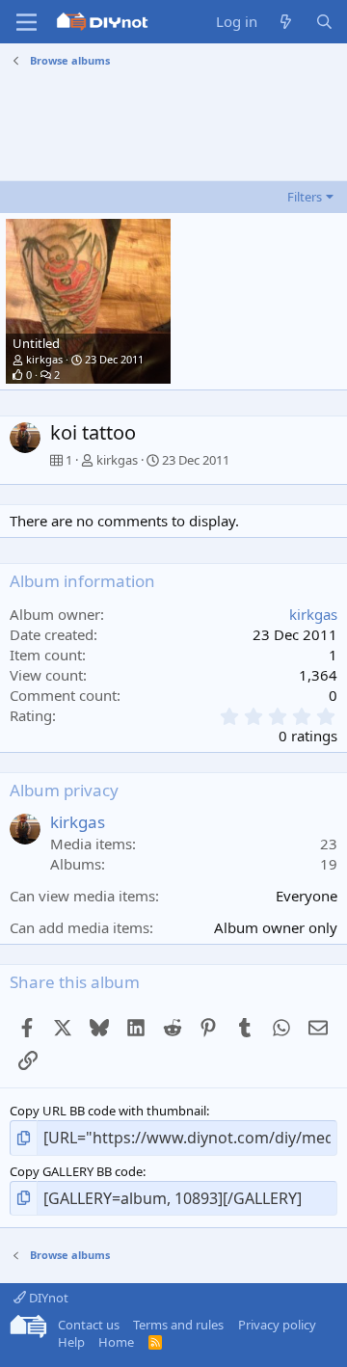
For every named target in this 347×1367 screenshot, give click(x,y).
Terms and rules (178, 1324)
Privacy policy (277, 1324)
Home (116, 1342)
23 (328, 843)
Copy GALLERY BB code (76, 1171)
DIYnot (47, 1297)
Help (71, 1342)
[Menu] (26, 22)
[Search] (324, 22)
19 (328, 863)
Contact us (89, 1324)
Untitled (36, 343)
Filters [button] (304, 196)
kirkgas (44, 359)
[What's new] (286, 22)
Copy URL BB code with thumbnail (108, 1110)
